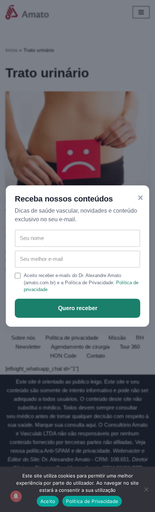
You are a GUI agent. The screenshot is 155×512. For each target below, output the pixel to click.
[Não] (146, 489)
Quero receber (77, 308)
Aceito (48, 501)
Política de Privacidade (92, 501)
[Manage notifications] (16, 496)
